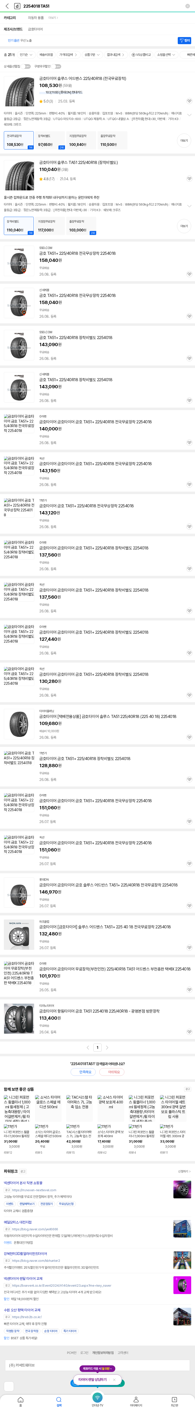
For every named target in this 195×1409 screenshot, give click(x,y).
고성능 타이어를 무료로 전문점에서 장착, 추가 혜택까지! (38, 1197)
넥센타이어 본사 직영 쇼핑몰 (23, 1183)
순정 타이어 (50, 1331)
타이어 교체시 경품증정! (18, 1211)
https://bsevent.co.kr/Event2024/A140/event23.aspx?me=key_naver (61, 1285)
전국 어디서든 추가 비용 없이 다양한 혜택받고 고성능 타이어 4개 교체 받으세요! (52, 1292)
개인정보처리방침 (102, 1353)
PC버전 (71, 1353)
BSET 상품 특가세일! (20, 1338)
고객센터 (123, 1353)
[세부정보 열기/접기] (184, 1365)
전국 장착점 (31, 1331)
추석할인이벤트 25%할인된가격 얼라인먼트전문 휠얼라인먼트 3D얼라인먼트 (51, 1267)
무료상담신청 (66, 1204)
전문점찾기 (46, 1204)
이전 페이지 (88, 1048)
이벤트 (9, 1204)
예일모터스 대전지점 (17, 1222)
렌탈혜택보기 (27, 1204)
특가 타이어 (69, 1331)
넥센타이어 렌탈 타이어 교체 (23, 1279)
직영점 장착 (12, 1331)
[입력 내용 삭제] (187, 6)
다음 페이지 (107, 1048)
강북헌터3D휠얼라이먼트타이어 (25, 1254)
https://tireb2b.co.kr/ (26, 1317)
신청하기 (183, 1171)
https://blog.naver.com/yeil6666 (35, 1229)
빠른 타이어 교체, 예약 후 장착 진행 (25, 1324)
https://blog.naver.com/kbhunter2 (36, 1261)
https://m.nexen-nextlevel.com (34, 1190)
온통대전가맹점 (18, 1243)
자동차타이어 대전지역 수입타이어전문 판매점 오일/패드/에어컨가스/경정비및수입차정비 (58, 1236)
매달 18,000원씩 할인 (21, 1299)
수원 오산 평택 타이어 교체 (22, 1310)
